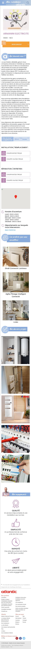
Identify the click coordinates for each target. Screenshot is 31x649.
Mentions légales (5, 647)
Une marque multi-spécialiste (8, 627)
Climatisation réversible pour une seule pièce (6, 601)
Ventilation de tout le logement (20, 599)
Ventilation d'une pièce (21, 597)
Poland (24, 618)
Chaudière (3, 597)
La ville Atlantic (4, 625)
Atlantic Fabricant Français (7, 616)
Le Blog (3, 638)
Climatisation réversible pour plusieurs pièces (6, 604)
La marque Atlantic (5, 618)
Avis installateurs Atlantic (7, 633)
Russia (24, 622)
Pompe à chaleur (5, 599)
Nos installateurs (5, 623)
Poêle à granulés (5, 607)
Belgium (17, 622)
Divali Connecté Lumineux (16, 268)
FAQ (2, 629)
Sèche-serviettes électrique (22, 608)
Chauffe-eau (4, 611)
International (18, 618)
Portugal (25, 620)
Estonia (17, 624)
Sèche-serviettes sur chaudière (20, 610)
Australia (18, 620)
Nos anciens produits (20, 606)
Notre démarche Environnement (5, 620)
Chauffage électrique (6, 609)
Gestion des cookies (6, 645)
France (17, 616)
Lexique (3, 631)
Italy (24, 616)
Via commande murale (21, 604)
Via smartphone (19, 602)
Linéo (16, 322)
